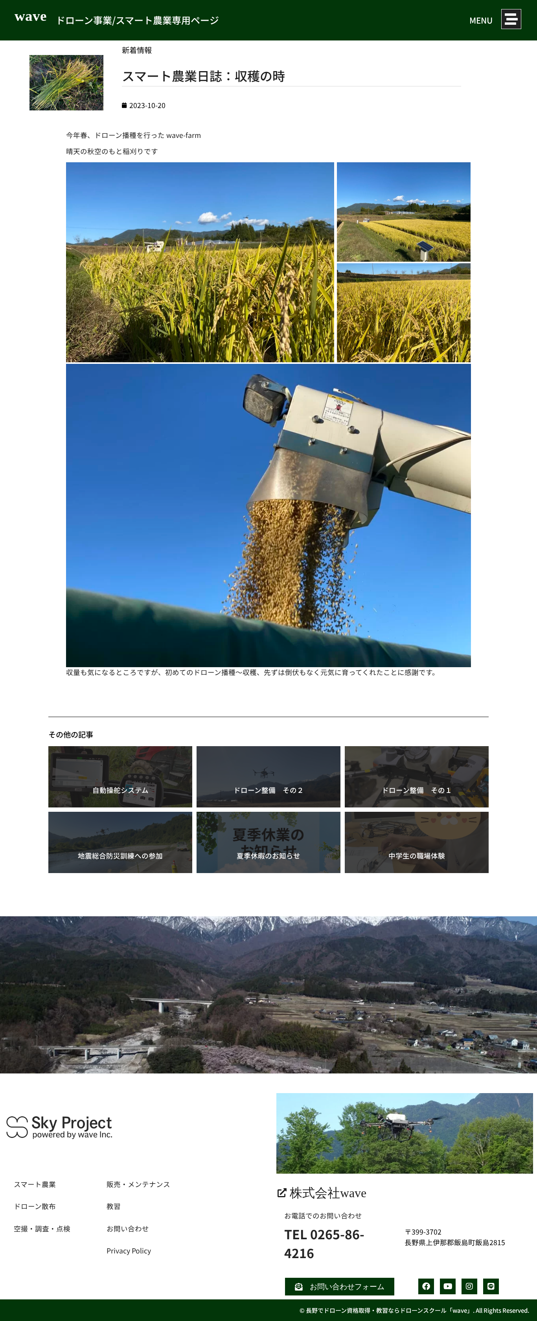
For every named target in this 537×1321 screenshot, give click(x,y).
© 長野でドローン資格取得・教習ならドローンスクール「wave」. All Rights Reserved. (414, 1310)
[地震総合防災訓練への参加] (120, 842)
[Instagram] (469, 1286)
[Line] (491, 1286)
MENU (481, 20)
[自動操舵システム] (120, 776)
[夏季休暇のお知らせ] (268, 842)
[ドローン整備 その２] (268, 776)
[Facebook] (426, 1286)
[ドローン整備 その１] (417, 776)
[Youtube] (448, 1286)
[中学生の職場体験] (417, 842)
